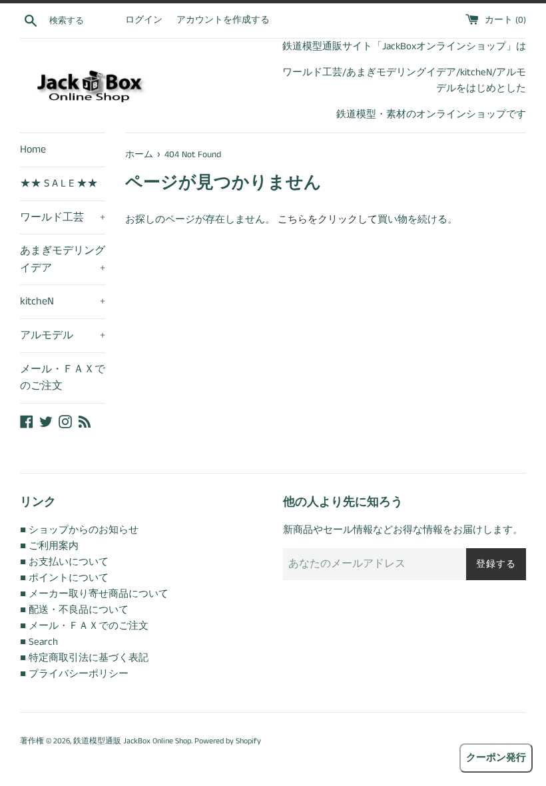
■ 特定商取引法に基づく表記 (84, 658)
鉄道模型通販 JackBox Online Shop (132, 741)
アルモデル (62, 335)
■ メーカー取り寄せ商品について (94, 594)
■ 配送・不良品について (74, 610)
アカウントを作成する (223, 20)
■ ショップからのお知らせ (79, 530)
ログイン (143, 20)
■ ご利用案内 (49, 546)
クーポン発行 (496, 758)
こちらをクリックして (328, 219)
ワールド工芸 (62, 217)
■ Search (39, 642)
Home (33, 149)
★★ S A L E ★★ (59, 183)
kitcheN (62, 301)
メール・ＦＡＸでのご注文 (62, 378)
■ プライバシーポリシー (74, 674)
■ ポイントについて (64, 578)
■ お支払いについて (64, 562)
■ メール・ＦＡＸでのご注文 (84, 626)
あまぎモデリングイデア (62, 259)
